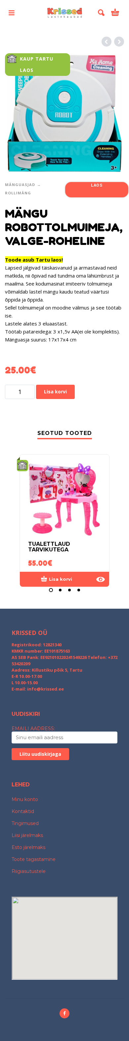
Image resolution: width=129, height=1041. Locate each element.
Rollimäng (18, 192)
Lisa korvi (55, 391)
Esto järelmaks (28, 847)
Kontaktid (23, 811)
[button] (11, 12)
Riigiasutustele (29, 871)
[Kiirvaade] (100, 579)
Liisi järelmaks (27, 835)
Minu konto (25, 799)
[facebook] (64, 1013)
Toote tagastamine (34, 859)
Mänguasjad (20, 184)
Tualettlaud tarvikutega (49, 547)
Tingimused (25, 823)
